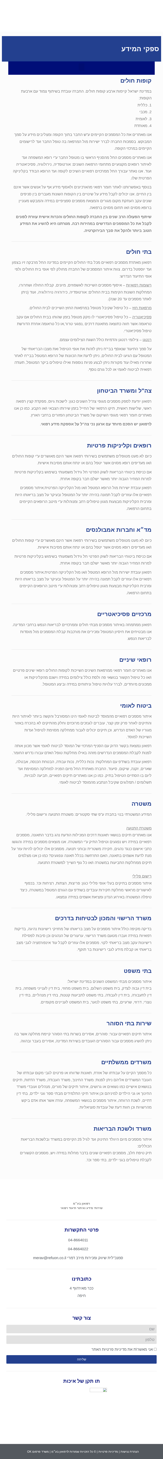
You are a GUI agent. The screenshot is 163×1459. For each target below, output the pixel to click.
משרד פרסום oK (38, 1451)
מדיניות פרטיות (108, 1451)
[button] (81, 21)
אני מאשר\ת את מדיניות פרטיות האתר (122, 1349)
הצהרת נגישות (130, 1451)
